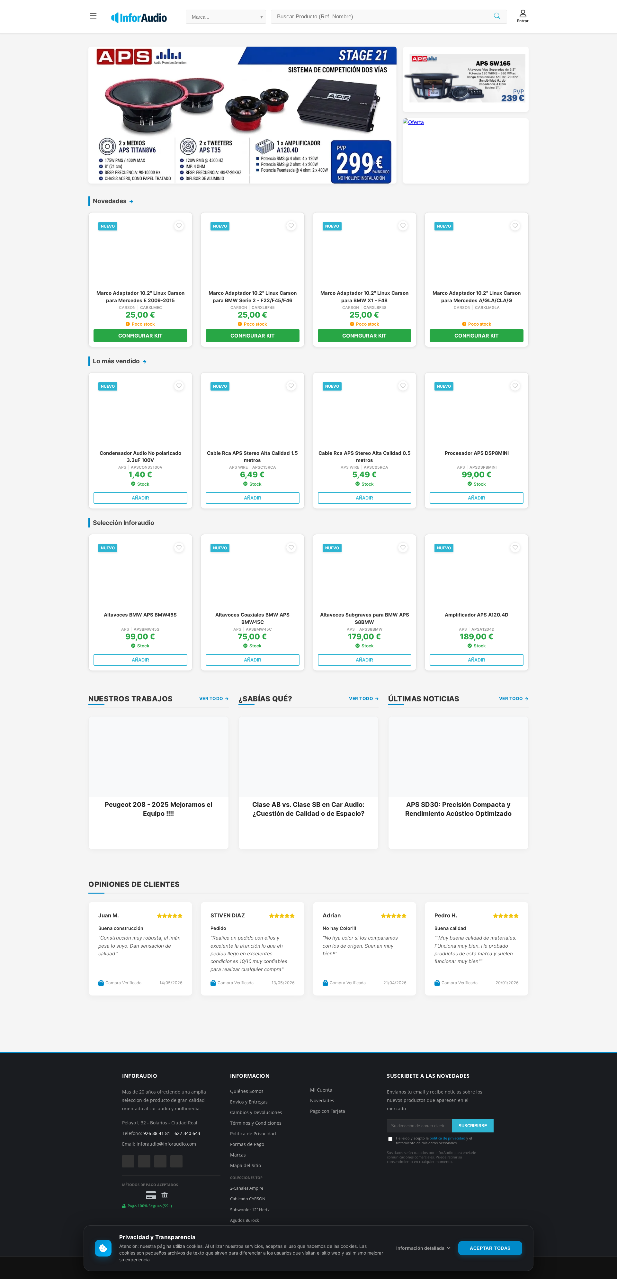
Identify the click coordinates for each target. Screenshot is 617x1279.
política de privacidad (447, 1138)
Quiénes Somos (247, 1091)
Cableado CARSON (247, 1199)
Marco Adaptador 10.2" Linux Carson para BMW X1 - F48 (364, 296)
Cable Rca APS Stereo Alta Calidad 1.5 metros (252, 456)
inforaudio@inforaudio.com (166, 1144)
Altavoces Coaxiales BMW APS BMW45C (252, 618)
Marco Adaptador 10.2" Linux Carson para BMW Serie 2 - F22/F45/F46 (253, 296)
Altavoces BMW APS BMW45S (140, 615)
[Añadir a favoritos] (179, 226)
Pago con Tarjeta (327, 1111)
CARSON (127, 308)
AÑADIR (140, 497)
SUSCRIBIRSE (473, 1125)
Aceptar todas (490, 1248)
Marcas (238, 1155)
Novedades (322, 1100)
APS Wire (238, 467)
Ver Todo (212, 698)
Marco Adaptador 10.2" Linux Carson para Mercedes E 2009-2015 (140, 296)
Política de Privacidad (253, 1133)
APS (122, 467)
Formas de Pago (247, 1144)
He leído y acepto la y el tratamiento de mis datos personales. (434, 1140)
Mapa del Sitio (245, 1165)
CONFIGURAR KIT (140, 335)
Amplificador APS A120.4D (476, 615)
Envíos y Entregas (249, 1102)
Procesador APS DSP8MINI (477, 453)
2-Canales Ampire (246, 1188)
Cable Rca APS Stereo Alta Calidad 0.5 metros (364, 456)
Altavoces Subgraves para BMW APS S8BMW (364, 618)
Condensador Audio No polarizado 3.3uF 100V (140, 456)
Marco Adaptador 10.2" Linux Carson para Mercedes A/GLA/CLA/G (477, 296)
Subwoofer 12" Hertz (250, 1209)
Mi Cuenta (321, 1090)
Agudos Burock (244, 1220)
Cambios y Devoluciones (256, 1112)
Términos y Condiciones (256, 1123)
